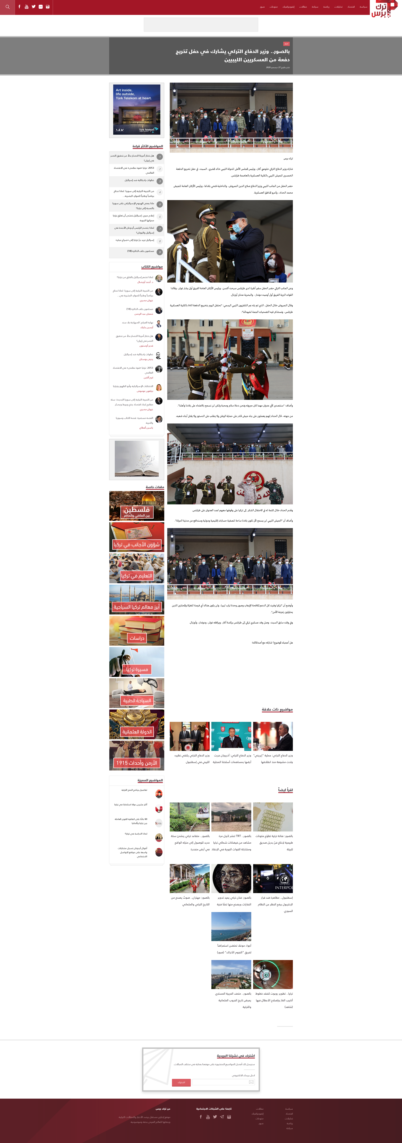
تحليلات (338, 6)
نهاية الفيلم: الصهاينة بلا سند (137, 322)
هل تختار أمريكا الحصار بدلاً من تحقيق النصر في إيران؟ (132, 158)
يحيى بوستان (146, 359)
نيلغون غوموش (145, 390)
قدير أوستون (146, 345)
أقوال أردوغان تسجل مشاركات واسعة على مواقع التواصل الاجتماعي (132, 852)
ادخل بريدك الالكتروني (243, 1075)
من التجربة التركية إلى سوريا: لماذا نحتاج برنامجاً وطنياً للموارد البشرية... (134, 193)
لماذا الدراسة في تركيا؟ (136, 833)
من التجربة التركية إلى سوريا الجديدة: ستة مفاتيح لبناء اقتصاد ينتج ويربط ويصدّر (132, 402)
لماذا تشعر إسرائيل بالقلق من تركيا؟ (135, 277)
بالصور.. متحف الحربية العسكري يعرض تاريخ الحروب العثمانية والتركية (233, 1000)
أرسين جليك (147, 327)
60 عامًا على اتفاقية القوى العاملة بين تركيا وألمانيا (131, 821)
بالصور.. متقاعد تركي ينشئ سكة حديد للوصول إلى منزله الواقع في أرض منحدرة (190, 842)
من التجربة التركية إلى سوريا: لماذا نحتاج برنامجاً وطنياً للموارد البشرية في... (133, 293)
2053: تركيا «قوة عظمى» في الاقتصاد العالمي (134, 170)
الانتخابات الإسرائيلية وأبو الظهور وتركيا (133, 386)
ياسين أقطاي (146, 427)
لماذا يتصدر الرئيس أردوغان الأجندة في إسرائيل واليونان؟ (134, 230)
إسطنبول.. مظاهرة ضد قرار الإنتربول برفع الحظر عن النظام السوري (275, 904)
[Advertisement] (231, 675)
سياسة (363, 6)
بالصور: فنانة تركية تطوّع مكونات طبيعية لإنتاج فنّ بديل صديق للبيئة (274, 842)
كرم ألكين (148, 377)
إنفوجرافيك (288, 6)
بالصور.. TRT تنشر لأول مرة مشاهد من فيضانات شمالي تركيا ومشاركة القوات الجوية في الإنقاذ (231, 842)
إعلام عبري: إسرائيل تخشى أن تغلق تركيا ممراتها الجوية (133, 218)
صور (262, 6)
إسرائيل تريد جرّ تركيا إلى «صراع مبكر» (135, 239)
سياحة (315, 6)
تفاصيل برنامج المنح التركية (134, 790)
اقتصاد (351, 6)
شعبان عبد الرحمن (144, 313)
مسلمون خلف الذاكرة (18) (140, 250)
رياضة (326, 6)
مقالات (303, 6)
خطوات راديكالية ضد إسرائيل (139, 179)
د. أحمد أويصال (145, 281)
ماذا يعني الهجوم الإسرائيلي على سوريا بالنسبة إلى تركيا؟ (133, 205)
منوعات (274, 6)
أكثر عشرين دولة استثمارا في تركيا (130, 804)
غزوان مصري (146, 300)
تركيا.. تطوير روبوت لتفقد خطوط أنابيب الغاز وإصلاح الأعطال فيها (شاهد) (274, 1000)
